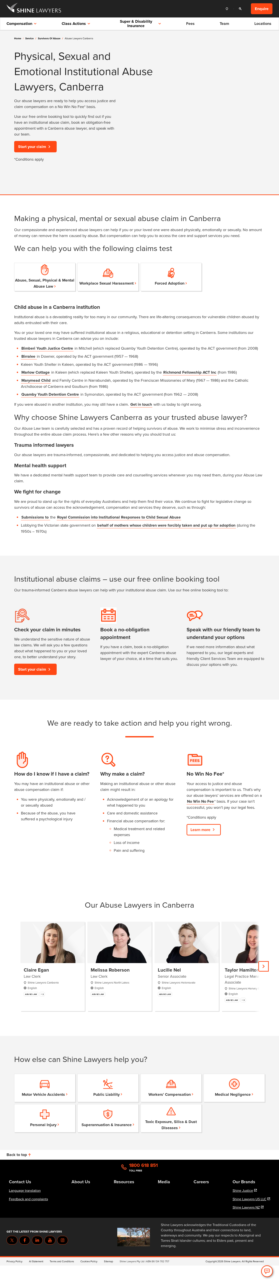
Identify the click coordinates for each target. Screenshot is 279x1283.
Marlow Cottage (35, 372)
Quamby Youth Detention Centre (50, 394)
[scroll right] (263, 966)
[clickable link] (34, 9)
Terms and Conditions (62, 1261)
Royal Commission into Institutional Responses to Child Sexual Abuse (119, 517)
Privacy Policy (14, 1261)
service (30, 38)
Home (17, 38)
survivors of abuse (50, 38)
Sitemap (108, 1261)
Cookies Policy (88, 1261)
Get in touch (141, 404)
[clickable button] (228, 8)
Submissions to (35, 517)
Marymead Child (36, 380)
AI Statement (36, 1261)
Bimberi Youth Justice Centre (47, 348)
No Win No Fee (200, 801)
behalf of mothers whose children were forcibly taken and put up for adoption (166, 525)
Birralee (28, 356)
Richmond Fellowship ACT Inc (189, 372)
